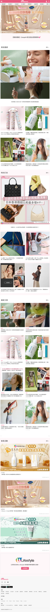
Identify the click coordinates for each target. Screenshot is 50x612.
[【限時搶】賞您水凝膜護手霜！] (25, 530)
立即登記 (25, 568)
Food (14, 600)
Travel (10, 600)
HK (7, 600)
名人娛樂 (23, 4)
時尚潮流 (10, 4)
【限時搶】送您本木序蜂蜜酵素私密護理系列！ (11, 474)
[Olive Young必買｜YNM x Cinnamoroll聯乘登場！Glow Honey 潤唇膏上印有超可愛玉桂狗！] (12, 347)
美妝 (2, 360)
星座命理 (36, 4)
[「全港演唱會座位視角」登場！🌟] (25, 19)
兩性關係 (41, 4)
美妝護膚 (3, 4)
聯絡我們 (30, 605)
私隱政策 (25, 605)
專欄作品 (40, 591)
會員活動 (2, 593)
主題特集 (44, 591)
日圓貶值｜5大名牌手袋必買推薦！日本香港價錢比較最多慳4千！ (25, 227)
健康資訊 (29, 4)
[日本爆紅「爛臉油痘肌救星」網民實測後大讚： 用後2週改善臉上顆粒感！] (37, 347)
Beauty (17, 600)
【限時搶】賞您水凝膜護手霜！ (8, 547)
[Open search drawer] (49, 1)
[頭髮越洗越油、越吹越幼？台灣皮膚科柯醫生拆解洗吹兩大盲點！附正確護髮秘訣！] (37, 412)
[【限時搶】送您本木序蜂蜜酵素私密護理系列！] (25, 457)
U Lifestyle (3, 600)
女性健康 (27, 328)
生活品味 (16, 4)
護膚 (2, 328)
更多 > (47, 47)
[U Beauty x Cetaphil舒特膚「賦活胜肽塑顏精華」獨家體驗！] (25, 494)
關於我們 (2, 605)
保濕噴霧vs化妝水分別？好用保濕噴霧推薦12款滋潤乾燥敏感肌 (25, 101)
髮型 (26, 425)
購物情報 (48, 4)
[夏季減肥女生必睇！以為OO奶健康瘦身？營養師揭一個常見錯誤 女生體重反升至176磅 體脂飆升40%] (12, 379)
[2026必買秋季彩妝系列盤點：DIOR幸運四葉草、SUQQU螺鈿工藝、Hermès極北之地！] (37, 379)
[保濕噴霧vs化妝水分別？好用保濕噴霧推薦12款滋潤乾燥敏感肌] (12, 315)
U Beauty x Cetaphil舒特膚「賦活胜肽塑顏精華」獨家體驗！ (14, 511)
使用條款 (20, 605)
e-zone (25, 600)
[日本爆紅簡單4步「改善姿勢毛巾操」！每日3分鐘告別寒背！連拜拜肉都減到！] (12, 412)
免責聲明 (16, 605)
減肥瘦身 (2, 392)
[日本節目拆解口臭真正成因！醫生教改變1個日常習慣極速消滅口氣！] (37, 315)
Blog (21, 600)
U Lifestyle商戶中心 (9, 605)
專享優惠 (7, 593)
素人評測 (35, 591)
